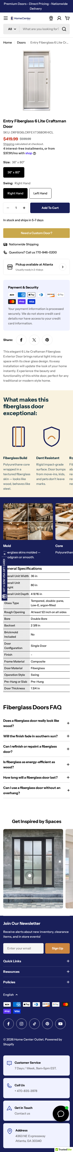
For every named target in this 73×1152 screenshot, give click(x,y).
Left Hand (40, 193)
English (8, 995)
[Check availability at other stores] (62, 267)
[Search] (64, 29)
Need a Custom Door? (36, 233)
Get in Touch (23, 1108)
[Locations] (51, 18)
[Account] (59, 18)
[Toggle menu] (5, 18)
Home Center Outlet (29, 1039)
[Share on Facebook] (21, 340)
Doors (21, 42)
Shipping (8, 144)
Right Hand (15, 193)
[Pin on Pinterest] (47, 340)
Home (7, 42)
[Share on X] (34, 340)
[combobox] (36, 29)
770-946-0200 (46, 252)
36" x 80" (14, 172)
